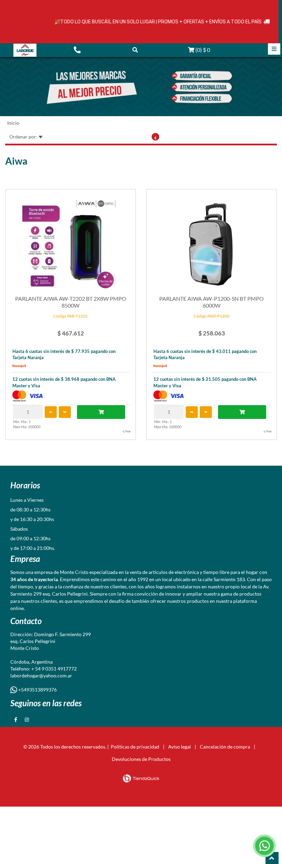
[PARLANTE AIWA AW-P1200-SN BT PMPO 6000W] (211, 241)
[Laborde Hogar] (24, 50)
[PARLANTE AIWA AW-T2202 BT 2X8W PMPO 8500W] (70, 241)
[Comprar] (101, 412)
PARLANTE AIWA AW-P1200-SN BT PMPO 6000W (211, 301)
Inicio (13, 123)
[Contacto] (77, 49)
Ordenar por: (24, 137)
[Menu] (274, 49)
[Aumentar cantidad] (51, 412)
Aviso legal (179, 747)
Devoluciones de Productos (141, 759)
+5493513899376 (37, 690)
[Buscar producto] (135, 49)
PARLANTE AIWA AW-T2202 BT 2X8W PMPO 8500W (70, 301)
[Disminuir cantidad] (65, 412)
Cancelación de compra (225, 747)
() (202, 49)
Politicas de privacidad (135, 747)
